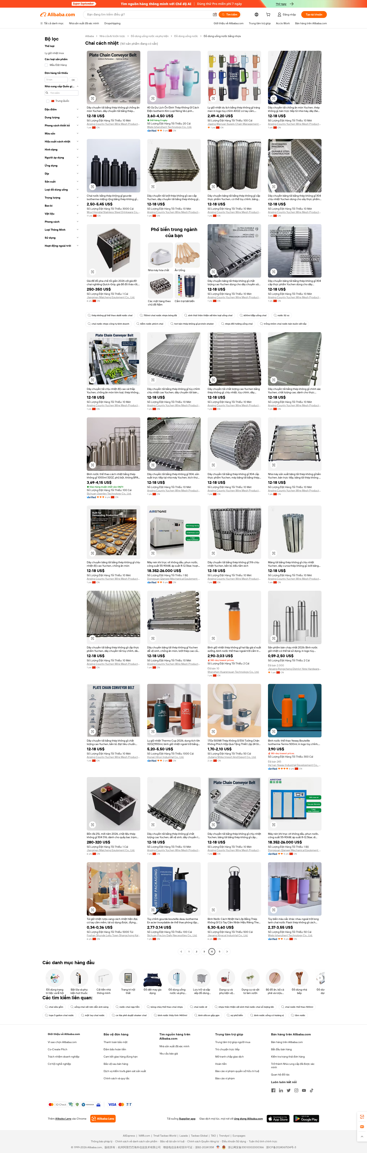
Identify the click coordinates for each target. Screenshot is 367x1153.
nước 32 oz (283, 315)
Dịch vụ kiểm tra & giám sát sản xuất (125, 1071)
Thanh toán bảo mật (115, 1042)
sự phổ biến (237, 1015)
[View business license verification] (218, 1147)
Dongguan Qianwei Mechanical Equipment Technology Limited (174, 578)
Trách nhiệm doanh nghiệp (63, 1056)
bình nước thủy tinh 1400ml (172, 1015)
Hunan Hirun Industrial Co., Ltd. (165, 757)
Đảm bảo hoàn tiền (115, 1049)
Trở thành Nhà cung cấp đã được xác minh (293, 1065)
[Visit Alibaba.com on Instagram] (296, 1090)
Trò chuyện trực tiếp (227, 1049)
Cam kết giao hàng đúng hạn (121, 1056)
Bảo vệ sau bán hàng (116, 1063)
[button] (215, 14)
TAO (213, 1135)
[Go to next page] (227, 951)
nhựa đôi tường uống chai (239, 323)
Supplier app (187, 1118)
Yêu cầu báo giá (168, 1053)
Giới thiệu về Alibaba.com (64, 1034)
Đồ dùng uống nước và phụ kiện (150, 36)
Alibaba (89, 36)
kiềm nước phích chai (151, 323)
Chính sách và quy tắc (117, 1078)
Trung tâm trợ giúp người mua (232, 1042)
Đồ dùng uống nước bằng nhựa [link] (222, 36)
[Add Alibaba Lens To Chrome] (103, 1118)
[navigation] (61, 494)
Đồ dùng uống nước (186, 36)
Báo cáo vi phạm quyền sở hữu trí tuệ (237, 1071)
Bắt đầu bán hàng (281, 1049)
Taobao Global (199, 1135)
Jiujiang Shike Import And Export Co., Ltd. (232, 757)
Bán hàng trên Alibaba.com (287, 1042)
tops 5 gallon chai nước (61, 1015)
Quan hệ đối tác (280, 1074)
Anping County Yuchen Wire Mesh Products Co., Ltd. (113, 123)
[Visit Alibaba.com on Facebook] (273, 1090)
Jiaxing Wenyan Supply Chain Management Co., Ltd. (234, 123)
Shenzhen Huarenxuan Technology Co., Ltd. (233, 671)
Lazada (183, 1135)
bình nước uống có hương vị (269, 1015)
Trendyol (224, 1135)
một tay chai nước (95, 1015)
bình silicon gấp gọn (208, 1015)
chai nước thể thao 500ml (299, 1007)
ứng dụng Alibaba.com (248, 1118)
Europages (239, 1135)
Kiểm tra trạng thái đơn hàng (288, 1056)
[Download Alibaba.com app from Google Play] (306, 1118)
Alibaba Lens (63, 1118)
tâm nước (300, 1015)
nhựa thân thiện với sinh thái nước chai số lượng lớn (246, 1007)
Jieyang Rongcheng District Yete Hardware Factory (295, 668)
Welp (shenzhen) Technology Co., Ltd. (169, 126)
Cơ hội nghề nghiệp (59, 1063)
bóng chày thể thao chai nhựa (167, 1007)
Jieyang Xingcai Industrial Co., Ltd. (228, 935)
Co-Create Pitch (57, 1049)
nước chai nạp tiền (129, 1007)
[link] (362, 1117)
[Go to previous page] (181, 951)
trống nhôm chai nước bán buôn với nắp (285, 323)
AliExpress (129, 1135)
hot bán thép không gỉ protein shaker (194, 323)
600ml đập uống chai (255, 315)
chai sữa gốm (56, 1007)
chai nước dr (200, 1007)
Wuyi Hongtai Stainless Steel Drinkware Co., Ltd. (113, 212)
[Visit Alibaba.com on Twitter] (288, 1090)
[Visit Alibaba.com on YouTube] (304, 1090)
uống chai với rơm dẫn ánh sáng (91, 1007)
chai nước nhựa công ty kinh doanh (110, 323)
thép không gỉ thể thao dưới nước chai (112, 315)
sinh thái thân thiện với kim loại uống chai (210, 315)
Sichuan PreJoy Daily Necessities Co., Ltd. (172, 935)
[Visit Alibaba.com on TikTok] (311, 1090)
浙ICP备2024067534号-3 (281, 1147)
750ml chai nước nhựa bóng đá (160, 315)
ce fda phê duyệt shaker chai (131, 1015)
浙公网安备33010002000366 (246, 1147)
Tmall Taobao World (164, 1135)
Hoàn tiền (221, 1063)
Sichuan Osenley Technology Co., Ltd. (109, 493)
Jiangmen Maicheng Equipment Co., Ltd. (111, 297)
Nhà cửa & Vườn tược (112, 36)
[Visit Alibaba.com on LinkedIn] (281, 1090)
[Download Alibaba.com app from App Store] (278, 1118)
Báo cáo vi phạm (225, 1078)
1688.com (144, 1135)
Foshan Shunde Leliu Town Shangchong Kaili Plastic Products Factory (113, 935)
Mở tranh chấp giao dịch (229, 1056)
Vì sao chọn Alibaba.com (62, 1042)
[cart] (269, 15)
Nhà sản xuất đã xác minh (174, 1046)
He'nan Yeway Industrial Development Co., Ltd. (295, 765)
